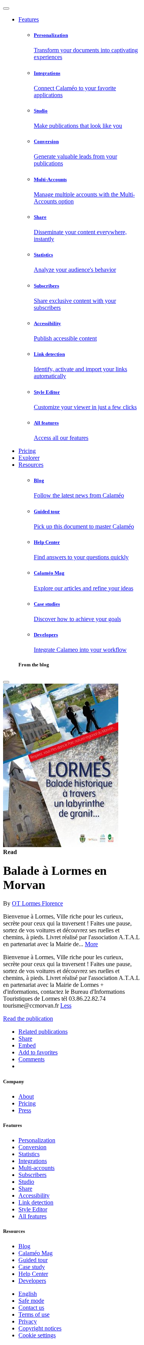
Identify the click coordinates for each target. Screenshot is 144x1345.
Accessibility (34, 1195)
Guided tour (33, 1260)
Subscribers (32, 1175)
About (26, 1096)
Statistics (29, 1154)
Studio (26, 1181)
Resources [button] (30, 464)
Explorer (29, 457)
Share (25, 1188)
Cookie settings (37, 1335)
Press (24, 1110)
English (27, 1293)
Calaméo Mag (35, 1253)
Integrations (32, 1161)
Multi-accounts (36, 1168)
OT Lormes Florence (37, 903)
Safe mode (31, 1300)
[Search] (6, 682)
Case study (31, 1267)
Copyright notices (39, 1328)
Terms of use (34, 1314)
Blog (24, 1246)
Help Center (33, 1274)
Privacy (27, 1321)
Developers (32, 1280)
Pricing (27, 451)
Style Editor (32, 1209)
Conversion (32, 1147)
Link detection (35, 1202)
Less (65, 1005)
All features (32, 1216)
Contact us (31, 1307)
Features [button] (28, 19)
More (91, 944)
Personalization (36, 1140)
